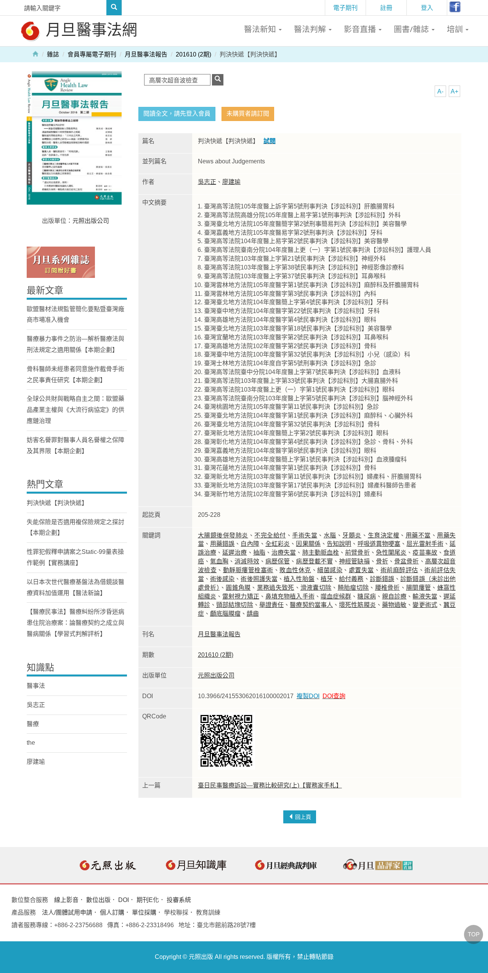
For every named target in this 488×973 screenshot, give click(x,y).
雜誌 (53, 54)
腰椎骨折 (387, 587)
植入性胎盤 (299, 579)
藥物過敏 (394, 605)
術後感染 (222, 579)
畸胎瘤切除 (353, 587)
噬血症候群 (336, 596)
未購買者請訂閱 (247, 113)
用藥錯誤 (222, 544)
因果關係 (308, 544)
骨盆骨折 (406, 561)
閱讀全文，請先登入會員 (176, 113)
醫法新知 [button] (261, 29)
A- (440, 91)
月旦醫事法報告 (146, 54)
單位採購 (144, 912)
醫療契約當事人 (311, 605)
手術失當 (304, 535)
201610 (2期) (193, 54)
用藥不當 (418, 535)
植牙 (327, 579)
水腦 (330, 535)
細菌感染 (329, 570)
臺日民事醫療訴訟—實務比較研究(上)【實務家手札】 (270, 785)
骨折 (382, 561)
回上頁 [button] (302, 817)
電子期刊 (345, 7)
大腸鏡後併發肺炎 (223, 535)
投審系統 (179, 900)
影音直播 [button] (361, 29)
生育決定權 (384, 535)
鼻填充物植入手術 (290, 596)
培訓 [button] (456, 29)
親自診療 (394, 596)
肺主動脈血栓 (320, 552)
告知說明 (339, 544)
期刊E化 (147, 900)
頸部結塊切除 (234, 605)
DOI (123, 900)
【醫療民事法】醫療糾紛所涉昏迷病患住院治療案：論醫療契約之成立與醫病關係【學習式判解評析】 (75, 622)
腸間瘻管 (418, 587)
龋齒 (253, 613)
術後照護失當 (259, 579)
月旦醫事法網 (89, 29)
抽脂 (259, 552)
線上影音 (66, 900)
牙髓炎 (351, 535)
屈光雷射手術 (424, 544)
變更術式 (425, 605)
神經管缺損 (354, 561)
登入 (427, 7)
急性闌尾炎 (391, 552)
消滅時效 (246, 561)
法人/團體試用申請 (67, 912)
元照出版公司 (216, 675)
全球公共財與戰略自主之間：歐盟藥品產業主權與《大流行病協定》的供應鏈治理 (75, 409)
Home (35, 53)
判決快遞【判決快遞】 (57, 503)
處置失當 (361, 570)
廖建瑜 (231, 182)
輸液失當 (425, 596)
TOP (474, 934)
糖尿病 (366, 596)
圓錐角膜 (238, 587)
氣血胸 (219, 561)
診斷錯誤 (382, 579)
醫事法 (36, 686)
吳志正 (207, 182)
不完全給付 (270, 535)
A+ (454, 91)
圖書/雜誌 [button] (412, 29)
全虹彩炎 (277, 544)
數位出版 (98, 900)
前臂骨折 (357, 552)
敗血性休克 (295, 570)
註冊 (386, 7)
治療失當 (283, 552)
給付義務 (351, 579)
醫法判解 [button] (311, 29)
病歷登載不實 (314, 561)
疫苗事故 (425, 552)
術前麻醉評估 (399, 570)
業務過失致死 (275, 587)
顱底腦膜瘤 (225, 613)
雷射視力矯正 (240, 596)
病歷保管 (277, 561)
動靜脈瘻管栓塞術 (248, 570)
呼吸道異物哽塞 (379, 544)
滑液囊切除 (316, 587)
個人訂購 (112, 912)
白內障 (250, 544)
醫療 (33, 724)
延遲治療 (234, 552)
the (31, 742)
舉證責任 (271, 605)
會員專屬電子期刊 (91, 54)
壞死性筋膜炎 (357, 605)
